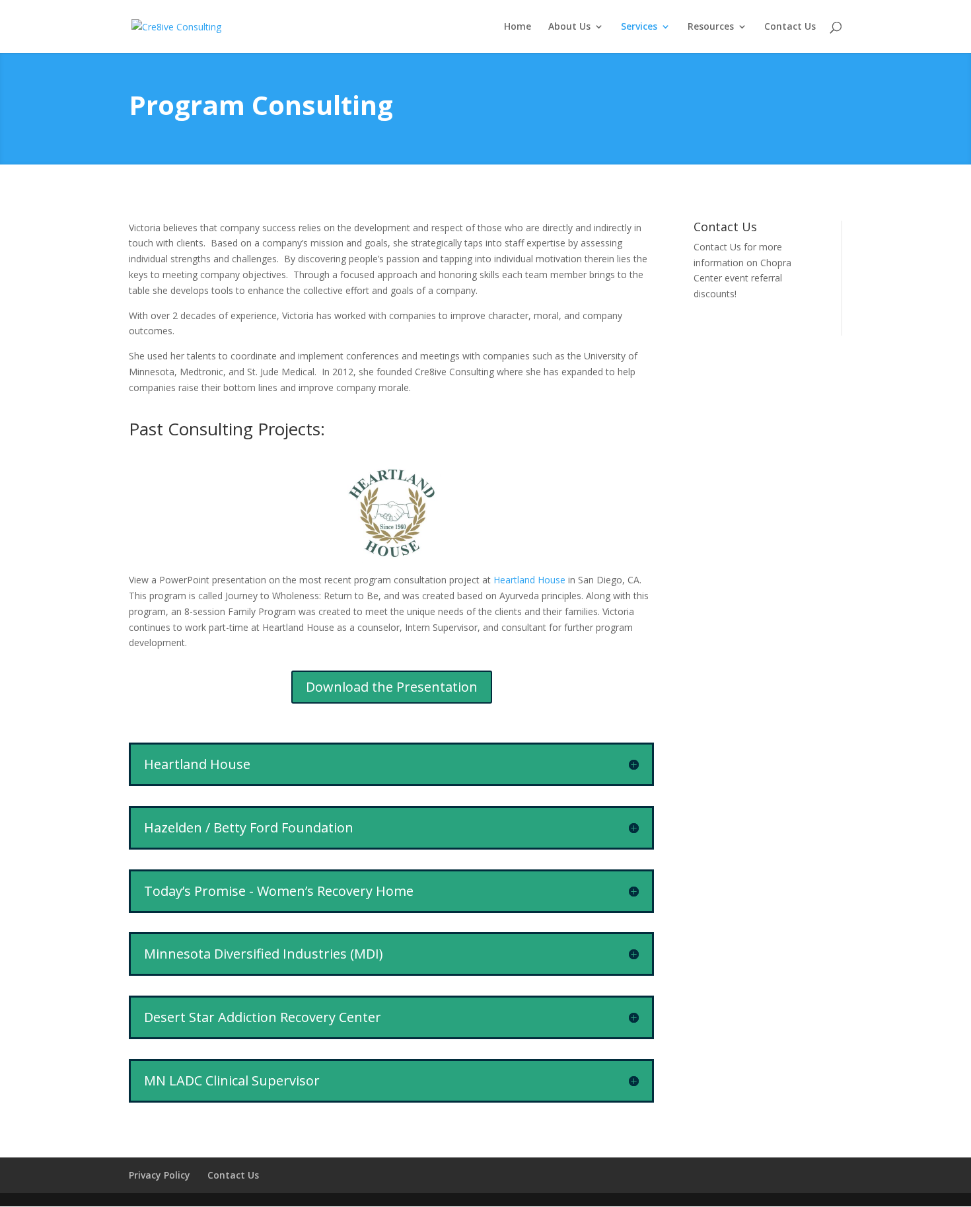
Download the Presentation (392, 687)
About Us (569, 27)
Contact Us (790, 27)
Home (517, 27)
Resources (711, 27)
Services (639, 27)
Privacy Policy (159, 1175)
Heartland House (529, 579)
